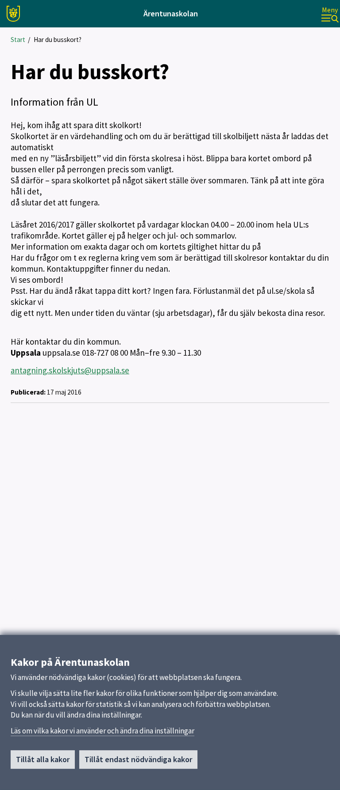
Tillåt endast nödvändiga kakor (138, 759)
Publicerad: (28, 392)
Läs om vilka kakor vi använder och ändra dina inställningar (102, 731)
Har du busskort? (57, 39)
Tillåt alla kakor (43, 759)
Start (18, 39)
